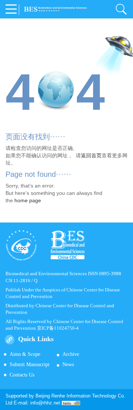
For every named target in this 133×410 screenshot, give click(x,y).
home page (27, 200)
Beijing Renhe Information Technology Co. (80, 396)
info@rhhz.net (45, 403)
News (68, 364)
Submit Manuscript (30, 364)
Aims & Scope (25, 354)
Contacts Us (22, 375)
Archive (70, 354)
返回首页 (91, 155)
